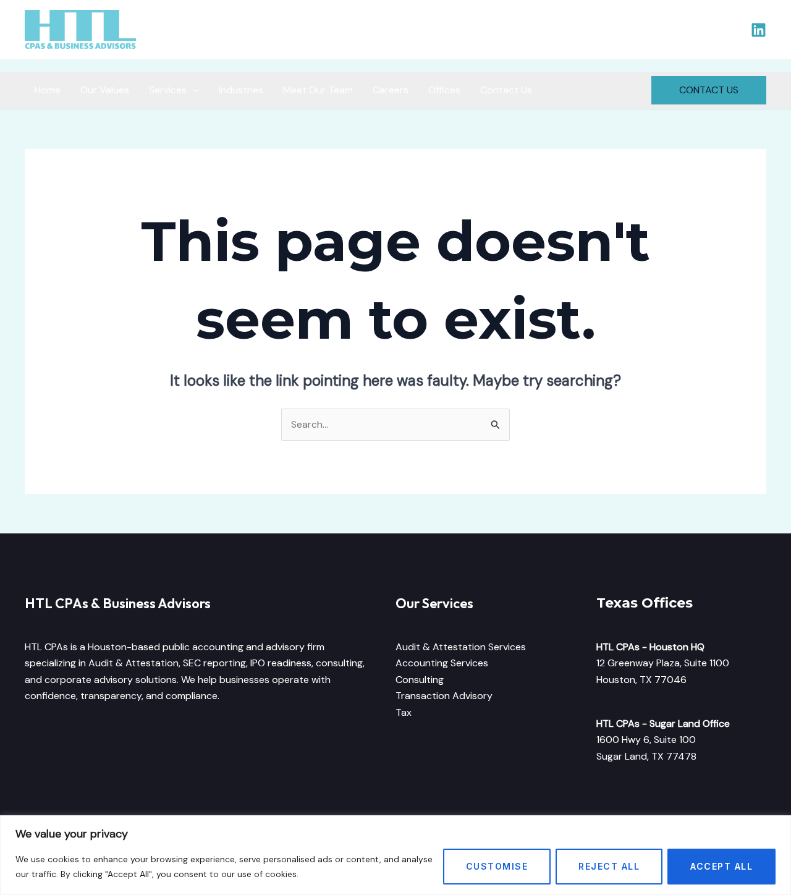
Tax (404, 712)
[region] (395, 855)
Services (168, 89)
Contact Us (506, 89)
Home (48, 89)
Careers (390, 89)
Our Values (104, 89)
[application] (193, 90)
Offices (444, 89)
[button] (708, 90)
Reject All (609, 866)
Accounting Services (442, 662)
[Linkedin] (758, 30)
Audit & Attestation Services (461, 646)
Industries (241, 89)
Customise (497, 866)
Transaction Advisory (444, 695)
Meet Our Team (318, 89)
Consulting (420, 679)
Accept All (721, 866)
